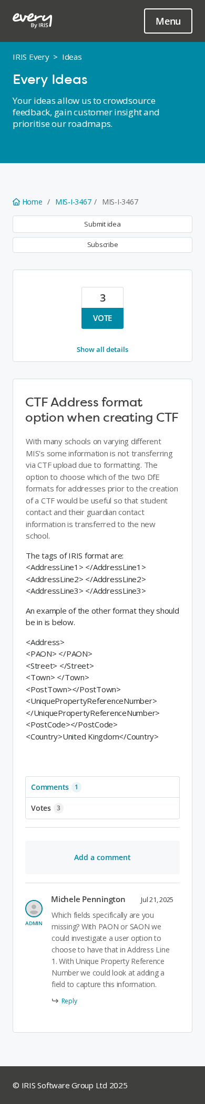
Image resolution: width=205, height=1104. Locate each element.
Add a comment (102, 857)
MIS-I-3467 (73, 202)
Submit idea (102, 224)
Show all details (102, 349)
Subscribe (102, 244)
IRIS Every (31, 56)
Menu (168, 21)
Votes (45, 808)
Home (32, 202)
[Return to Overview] (32, 21)
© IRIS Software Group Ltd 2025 (70, 1085)
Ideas (72, 56)
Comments (54, 787)
